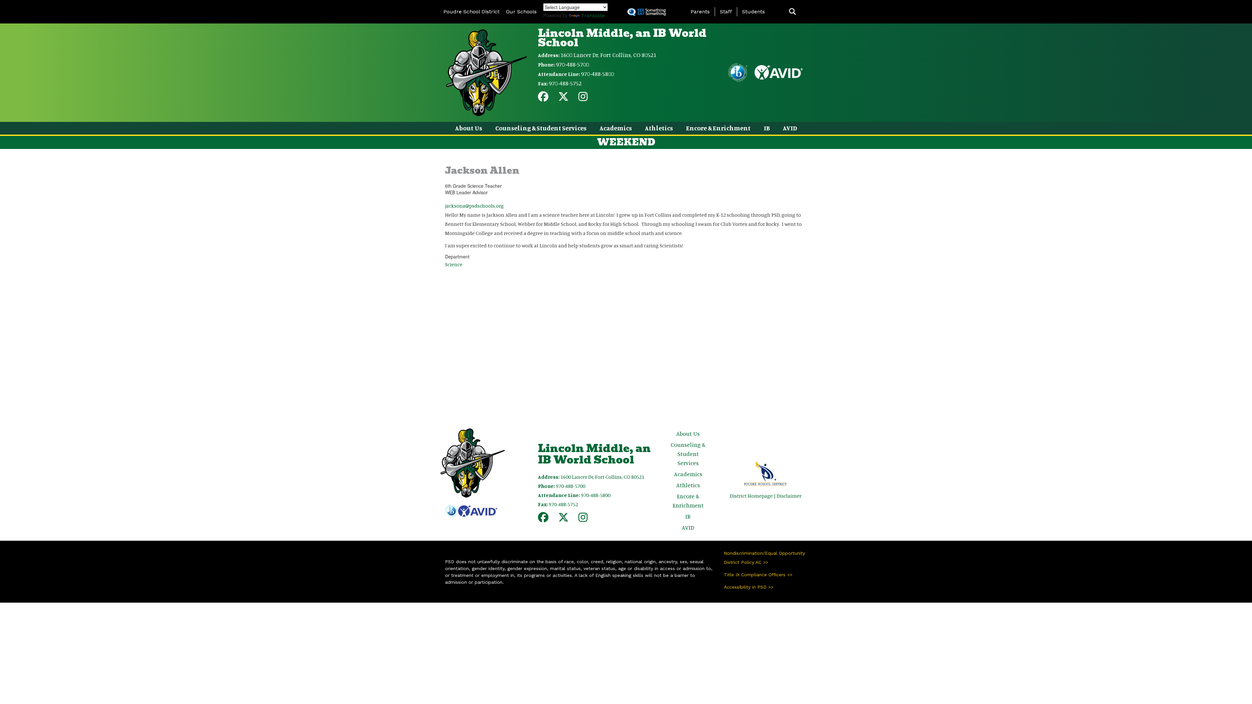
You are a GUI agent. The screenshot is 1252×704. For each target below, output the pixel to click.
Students (753, 11)
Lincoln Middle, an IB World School (622, 38)
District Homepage (751, 495)
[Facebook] (543, 98)
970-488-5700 (572, 64)
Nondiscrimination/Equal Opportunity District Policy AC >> (764, 557)
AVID (790, 128)
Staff (726, 11)
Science (453, 264)
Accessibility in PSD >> (748, 587)
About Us (468, 128)
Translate (593, 15)
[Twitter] (563, 98)
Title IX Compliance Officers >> (758, 574)
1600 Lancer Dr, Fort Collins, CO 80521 (608, 54)
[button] (792, 11)
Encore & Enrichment (718, 128)
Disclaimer (789, 495)
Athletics (659, 128)
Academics (616, 128)
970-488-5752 (565, 83)
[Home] (486, 72)
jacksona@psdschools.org (474, 205)
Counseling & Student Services (541, 128)
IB (767, 128)
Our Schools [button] (521, 11)
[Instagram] (583, 98)
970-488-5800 (597, 73)
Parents (700, 11)
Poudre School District (471, 11)
